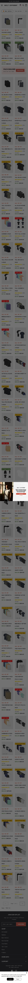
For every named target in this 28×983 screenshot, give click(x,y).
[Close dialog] (27, 482)
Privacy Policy (13, 976)
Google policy (19, 976)
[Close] (26, 973)
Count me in (21, 493)
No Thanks (21, 495)
